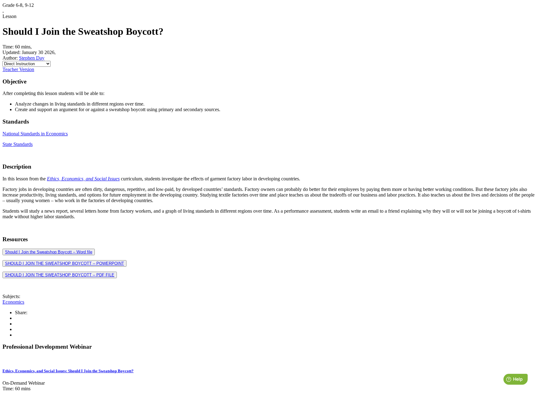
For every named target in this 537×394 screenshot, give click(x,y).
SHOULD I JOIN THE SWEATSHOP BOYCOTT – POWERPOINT (64, 263)
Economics (13, 302)
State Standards (17, 144)
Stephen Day (31, 58)
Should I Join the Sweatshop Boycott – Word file (48, 252)
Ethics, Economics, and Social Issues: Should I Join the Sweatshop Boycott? (68, 371)
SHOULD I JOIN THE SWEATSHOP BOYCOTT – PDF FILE (59, 275)
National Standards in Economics (35, 133)
